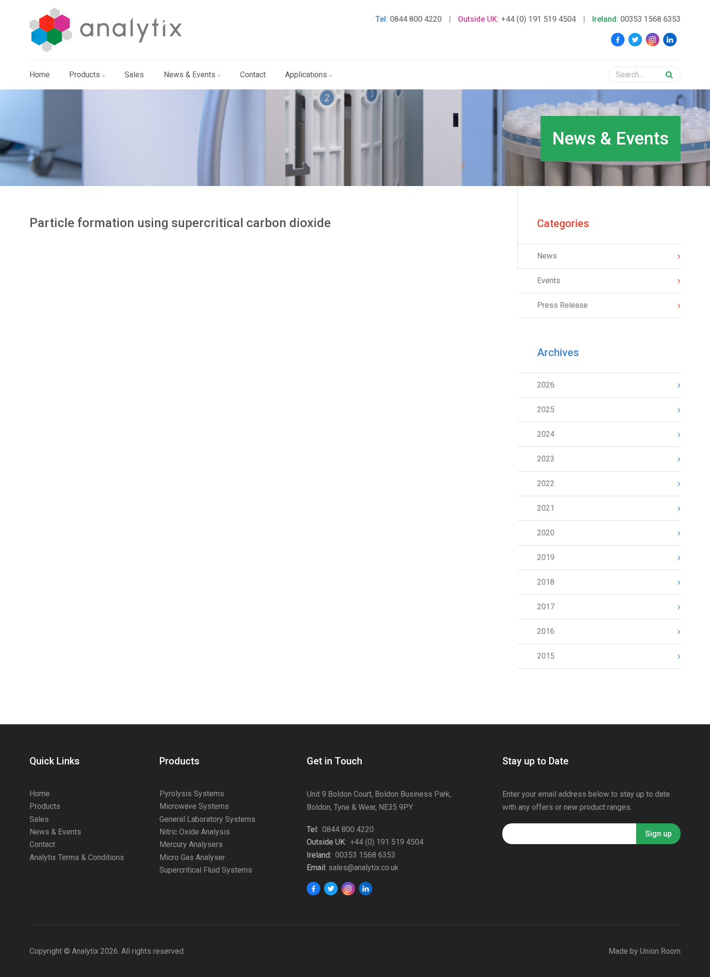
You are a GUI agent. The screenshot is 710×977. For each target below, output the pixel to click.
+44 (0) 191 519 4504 (538, 19)
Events (548, 280)
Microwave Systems (194, 806)
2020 (545, 532)
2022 (545, 483)
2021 (545, 508)
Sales (134, 74)
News (547, 255)
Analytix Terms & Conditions (76, 857)
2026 (545, 384)
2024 (545, 434)
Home (39, 74)
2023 (545, 458)
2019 (545, 557)
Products (84, 74)
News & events (189, 74)
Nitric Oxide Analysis (194, 831)
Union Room (660, 951)
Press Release (562, 305)
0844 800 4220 (415, 19)
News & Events (55, 831)
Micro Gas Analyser (192, 857)
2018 (545, 582)
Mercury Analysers (191, 844)
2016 (545, 631)
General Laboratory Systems (207, 819)
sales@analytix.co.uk (363, 867)
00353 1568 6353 (650, 19)
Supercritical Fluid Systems (205, 870)
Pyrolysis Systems (191, 793)
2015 (545, 656)
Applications (306, 74)
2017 (545, 606)
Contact (253, 74)
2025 (545, 409)
